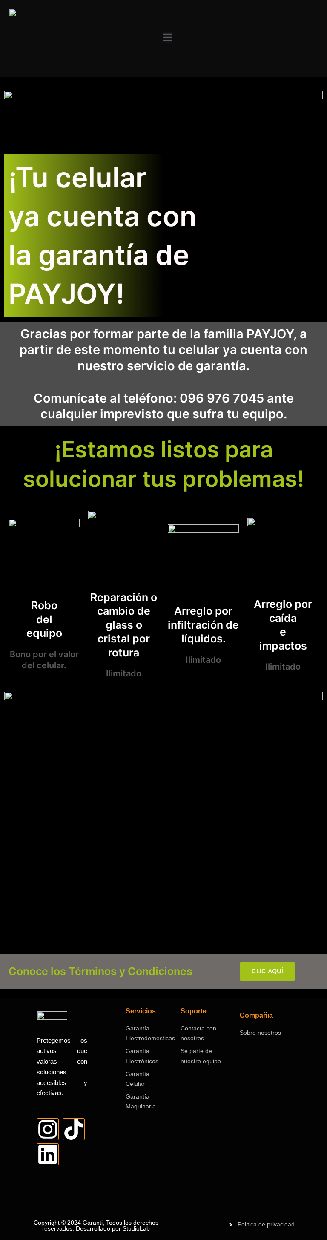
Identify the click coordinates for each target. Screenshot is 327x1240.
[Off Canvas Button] (168, 37)
